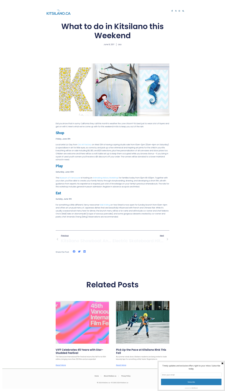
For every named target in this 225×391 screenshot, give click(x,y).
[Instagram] (179, 11)
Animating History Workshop (105, 177)
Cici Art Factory (84, 144)
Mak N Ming (105, 204)
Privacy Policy (125, 376)
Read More (61, 365)
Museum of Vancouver (70, 177)
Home (97, 376)
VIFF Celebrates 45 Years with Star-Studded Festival (79, 351)
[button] (74, 251)
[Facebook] (172, 11)
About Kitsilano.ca (110, 376)
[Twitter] (176, 11)
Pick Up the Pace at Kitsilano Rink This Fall (141, 351)
